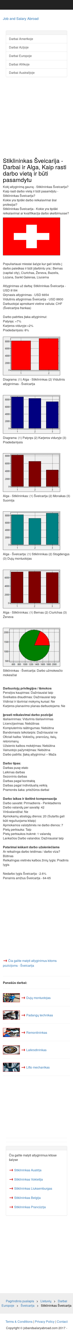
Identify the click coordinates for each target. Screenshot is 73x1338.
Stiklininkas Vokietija (28, 1179)
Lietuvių (45, 1301)
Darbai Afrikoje (19, 64)
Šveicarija (27, 1305)
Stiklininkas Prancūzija (30, 1207)
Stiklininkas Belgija (27, 1197)
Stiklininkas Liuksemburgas (33, 1188)
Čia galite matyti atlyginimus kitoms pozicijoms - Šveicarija (30, 963)
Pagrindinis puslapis (20, 1301)
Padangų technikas (39, 1015)
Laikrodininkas (36, 1050)
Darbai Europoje (20, 56)
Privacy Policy (45, 1321)
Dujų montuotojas (38, 997)
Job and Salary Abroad (21, 18)
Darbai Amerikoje (21, 39)
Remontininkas (36, 1032)
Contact (62, 1321)
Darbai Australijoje (22, 72)
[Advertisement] (36, 117)
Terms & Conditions (19, 1321)
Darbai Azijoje (19, 47)
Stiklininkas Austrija (27, 1170)
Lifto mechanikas (38, 1067)
